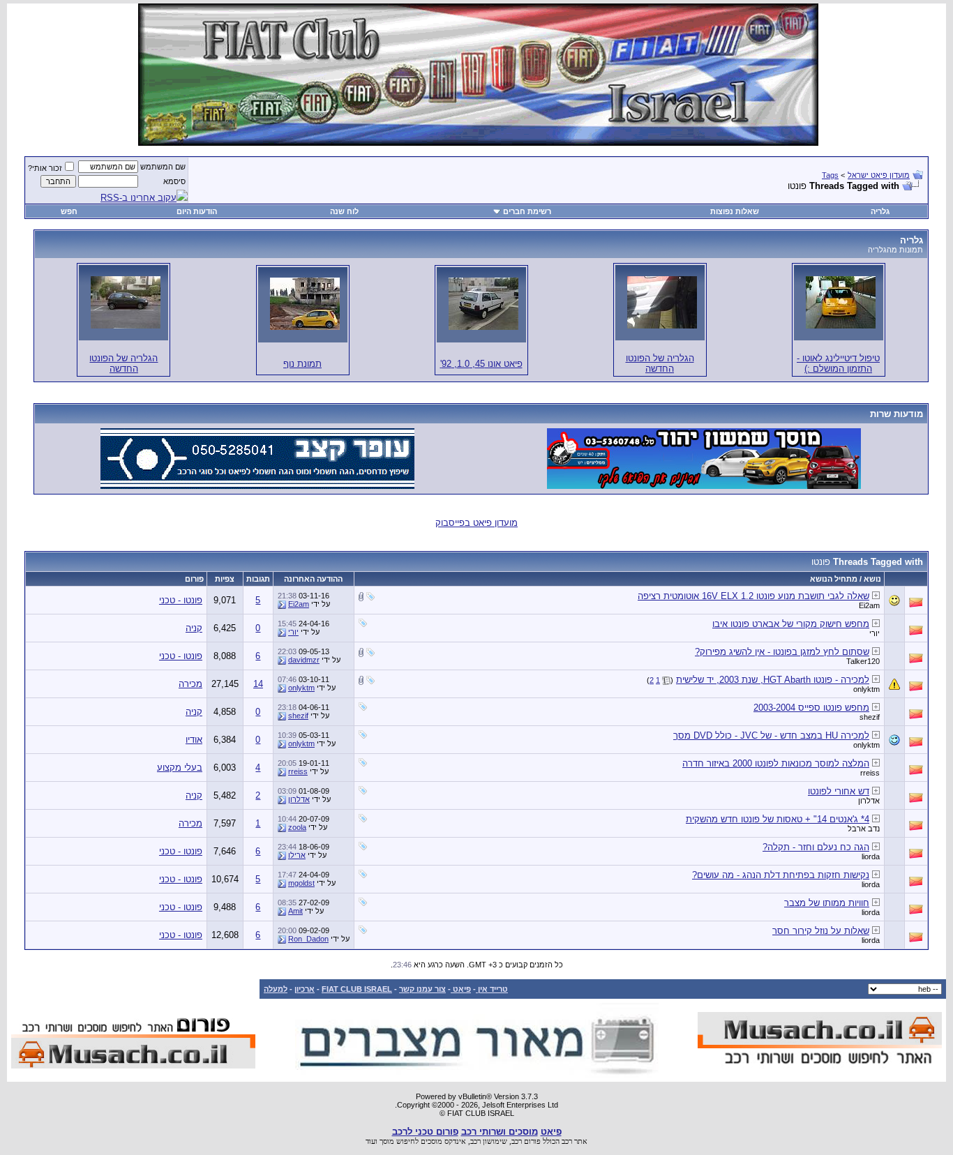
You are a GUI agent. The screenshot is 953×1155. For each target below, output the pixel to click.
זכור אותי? (45, 168)
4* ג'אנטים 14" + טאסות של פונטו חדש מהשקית (777, 819)
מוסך (387, 1141)
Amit (295, 911)
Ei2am (869, 605)
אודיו (194, 739)
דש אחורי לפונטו (838, 791)
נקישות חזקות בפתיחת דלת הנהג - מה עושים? (780, 875)
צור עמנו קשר (422, 989)
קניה (194, 628)
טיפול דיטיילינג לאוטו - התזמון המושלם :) (838, 363)
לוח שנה (344, 211)
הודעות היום (197, 211)
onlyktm (866, 689)
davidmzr (304, 660)
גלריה (880, 211)
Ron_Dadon (308, 939)
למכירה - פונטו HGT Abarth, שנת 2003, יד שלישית (772, 679)
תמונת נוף (302, 363)
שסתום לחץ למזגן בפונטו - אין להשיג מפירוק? (782, 652)
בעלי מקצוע (179, 767)
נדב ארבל (864, 828)
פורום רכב (526, 1141)
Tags (830, 175)
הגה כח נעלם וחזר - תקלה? (816, 847)
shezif (870, 717)
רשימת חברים (527, 211)
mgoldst (301, 883)
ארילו (297, 855)
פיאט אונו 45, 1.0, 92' (481, 363)
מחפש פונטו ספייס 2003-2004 (811, 707)
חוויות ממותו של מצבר (826, 903)
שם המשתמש (163, 167)
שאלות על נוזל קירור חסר (820, 931)
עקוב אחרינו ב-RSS (138, 197)
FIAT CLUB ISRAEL (357, 989)
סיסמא (174, 181)
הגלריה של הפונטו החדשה (660, 363)
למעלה (275, 989)
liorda (871, 856)
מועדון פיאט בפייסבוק (476, 523)
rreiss (870, 773)
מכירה (190, 684)
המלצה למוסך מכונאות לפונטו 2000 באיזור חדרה (775, 763)
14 (258, 684)
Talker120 (863, 661)
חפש (69, 211)
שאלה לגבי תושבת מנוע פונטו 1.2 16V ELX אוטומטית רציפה (753, 596)
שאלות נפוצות (734, 211)
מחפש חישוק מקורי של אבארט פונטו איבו (790, 624)
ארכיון (304, 989)
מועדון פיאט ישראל (879, 175)
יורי (874, 633)
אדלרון (869, 801)
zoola (297, 827)
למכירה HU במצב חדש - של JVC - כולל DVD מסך (771, 735)
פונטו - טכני (180, 600)
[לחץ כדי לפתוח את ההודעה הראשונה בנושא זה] (876, 595)
